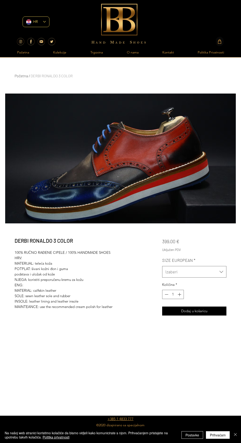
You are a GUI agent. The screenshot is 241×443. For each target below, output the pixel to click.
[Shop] (220, 41)
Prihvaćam (218, 435)
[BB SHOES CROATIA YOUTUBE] (41, 41)
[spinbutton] (173, 294)
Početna (21, 76)
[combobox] (194, 272)
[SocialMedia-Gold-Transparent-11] (51, 41)
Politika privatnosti (56, 437)
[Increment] (180, 294)
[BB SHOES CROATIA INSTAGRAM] (20, 41)
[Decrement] (166, 294)
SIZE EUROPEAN (178, 260)
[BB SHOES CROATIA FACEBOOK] (31, 41)
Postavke (192, 435)
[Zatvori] (235, 435)
